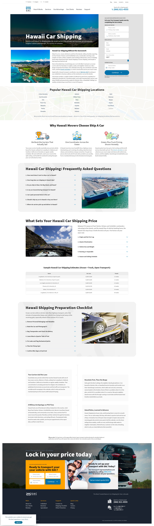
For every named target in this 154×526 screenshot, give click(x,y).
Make (107, 43)
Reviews (79, 9)
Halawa (77, 111)
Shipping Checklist (61, 506)
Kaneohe (43, 111)
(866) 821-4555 (121, 9)
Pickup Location (111, 27)
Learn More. (24, 519)
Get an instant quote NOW (99, 480)
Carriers (126, 2)
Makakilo (76, 102)
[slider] (128, 60)
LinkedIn (46, 1)
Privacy (73, 508)
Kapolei (77, 105)
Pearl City (43, 102)
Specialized (44, 508)
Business (43, 506)
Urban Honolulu (43, 94)
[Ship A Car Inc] (28, 9)
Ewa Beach (111, 105)
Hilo (43, 100)
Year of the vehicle (110, 55)
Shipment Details (112, 65)
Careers (115, 2)
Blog (111, 2)
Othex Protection (61, 508)
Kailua (43, 108)
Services (48, 9)
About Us (28, 504)
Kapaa (111, 102)
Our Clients (70, 9)
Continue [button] (115, 72)
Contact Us (121, 2)
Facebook (29, 1)
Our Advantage (58, 9)
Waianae (110, 97)
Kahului (77, 94)
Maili (111, 94)
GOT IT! (18, 522)
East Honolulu (43, 97)
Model (107, 49)
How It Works (38, 9)
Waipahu (43, 105)
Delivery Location (112, 33)
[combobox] (117, 67)
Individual (44, 504)
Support (87, 9)
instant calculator (65, 69)
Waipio (111, 100)
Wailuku (77, 108)
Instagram (36, 1)
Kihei (77, 100)
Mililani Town (77, 97)
